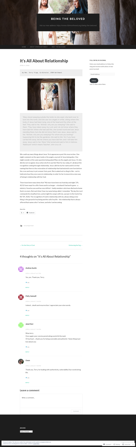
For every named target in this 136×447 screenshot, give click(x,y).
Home (24, 47)
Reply (27, 287)
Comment (76, 411)
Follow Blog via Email (98, 60)
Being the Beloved (68, 18)
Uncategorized (28, 225)
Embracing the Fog (75, 245)
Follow (94, 80)
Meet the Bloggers (59, 47)
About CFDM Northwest (39, 47)
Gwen (28, 360)
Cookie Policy (36, 443)
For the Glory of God (27, 245)
